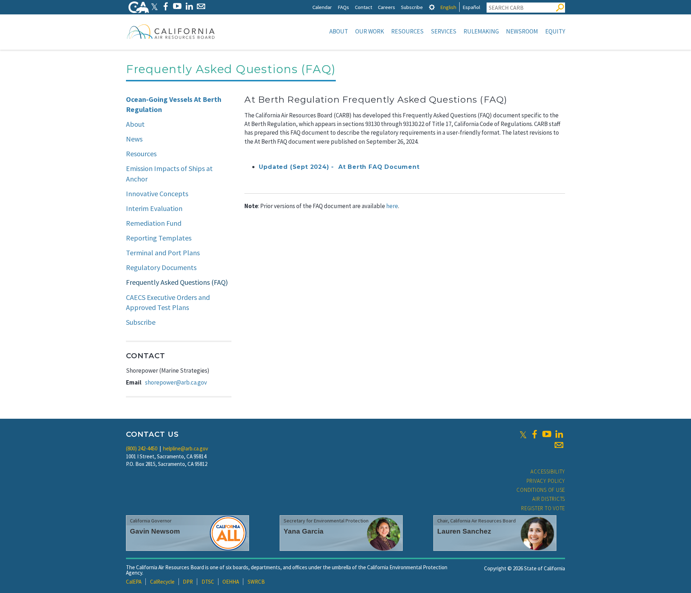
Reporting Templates (158, 237)
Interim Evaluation (154, 208)
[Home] (171, 31)
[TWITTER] (154, 6)
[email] (559, 445)
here (392, 206)
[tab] (432, 7)
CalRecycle (162, 581)
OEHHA (230, 581)
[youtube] (546, 434)
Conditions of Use (540, 489)
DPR (188, 581)
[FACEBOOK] (165, 6)
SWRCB (256, 581)
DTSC (208, 581)
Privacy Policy (546, 480)
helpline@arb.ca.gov (185, 448)
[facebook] (534, 434)
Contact (363, 7)
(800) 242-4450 (141, 448)
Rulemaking (481, 31)
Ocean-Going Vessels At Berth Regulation (173, 104)
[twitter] (523, 434)
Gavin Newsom (155, 531)
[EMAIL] (201, 6)
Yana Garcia (304, 531)
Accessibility (547, 471)
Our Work (369, 31)
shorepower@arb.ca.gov (176, 382)
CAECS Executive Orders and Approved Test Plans (168, 302)
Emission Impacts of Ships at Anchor (169, 173)
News (134, 138)
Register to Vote (543, 508)
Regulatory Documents (161, 267)
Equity (555, 31)
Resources (407, 31)
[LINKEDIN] (189, 6)
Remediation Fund (153, 223)
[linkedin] (559, 434)
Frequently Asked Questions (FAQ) (177, 282)
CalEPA (133, 581)
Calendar (322, 7)
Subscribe (412, 7)
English (448, 7)
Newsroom (522, 31)
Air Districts (548, 498)
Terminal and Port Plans (163, 252)
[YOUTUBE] (177, 6)
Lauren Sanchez (464, 531)
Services (443, 31)
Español (471, 7)
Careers (386, 7)
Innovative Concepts (157, 193)
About (338, 31)
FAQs (343, 7)
